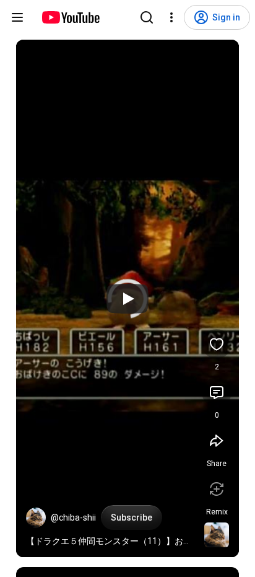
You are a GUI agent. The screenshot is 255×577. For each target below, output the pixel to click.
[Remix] (216, 489)
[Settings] (171, 17)
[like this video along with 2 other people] (216, 344)
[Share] (216, 441)
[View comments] (216, 392)
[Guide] (17, 17)
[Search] (146, 17)
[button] (36, 517)
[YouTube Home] (70, 17)
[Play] (127, 299)
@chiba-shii (73, 517)
